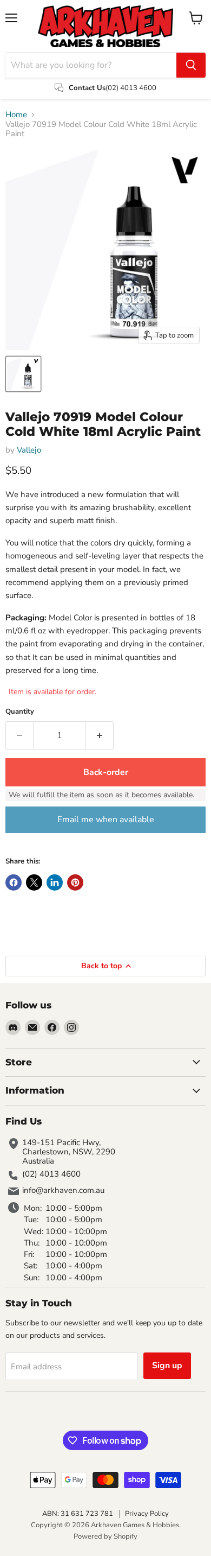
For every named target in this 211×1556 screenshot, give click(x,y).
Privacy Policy (147, 1514)
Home (16, 114)
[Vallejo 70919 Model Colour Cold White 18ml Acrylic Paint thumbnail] (23, 374)
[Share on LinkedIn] (55, 882)
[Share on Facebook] (13, 882)
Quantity (19, 712)
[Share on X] (34, 882)
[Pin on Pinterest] (75, 882)
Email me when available (105, 819)
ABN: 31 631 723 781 (77, 1514)
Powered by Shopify (105, 1536)
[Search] (191, 65)
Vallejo (29, 449)
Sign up (167, 1365)
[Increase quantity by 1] (100, 735)
